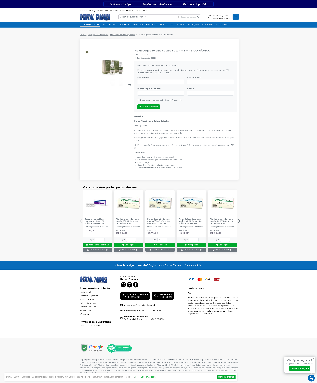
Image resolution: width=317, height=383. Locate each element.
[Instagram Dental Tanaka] (129, 284)
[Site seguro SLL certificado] (92, 348)
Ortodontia (137, 24)
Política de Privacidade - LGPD (93, 325)
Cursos (144, 11)
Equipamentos (223, 24)
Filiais (128, 11)
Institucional (120, 11)
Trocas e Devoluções (89, 307)
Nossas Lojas (85, 310)
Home (83, 35)
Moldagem (193, 24)
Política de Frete (87, 299)
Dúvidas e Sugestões (89, 296)
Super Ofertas (85, 11)
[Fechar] (313, 358)
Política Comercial (88, 303)
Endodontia (151, 24)
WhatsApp (136, 11)
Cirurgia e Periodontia (98, 35)
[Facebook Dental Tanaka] (136, 284)
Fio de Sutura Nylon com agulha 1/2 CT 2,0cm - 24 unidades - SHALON (221, 221)
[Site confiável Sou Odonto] (119, 348)
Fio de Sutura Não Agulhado (122, 35)
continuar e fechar (226, 377)
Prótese (164, 24)
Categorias (90, 24)
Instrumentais (178, 24)
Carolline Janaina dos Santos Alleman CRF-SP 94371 (154, 365)
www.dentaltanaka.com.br (136, 360)
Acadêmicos (207, 24)
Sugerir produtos (193, 265)
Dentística (124, 24)
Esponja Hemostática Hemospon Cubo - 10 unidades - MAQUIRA (95, 221)
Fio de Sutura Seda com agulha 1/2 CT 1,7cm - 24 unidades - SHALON (158, 221)
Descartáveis (109, 24)
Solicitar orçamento (148, 107)
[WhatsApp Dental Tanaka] (123, 284)
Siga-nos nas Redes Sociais (103, 11)
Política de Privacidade (145, 377)
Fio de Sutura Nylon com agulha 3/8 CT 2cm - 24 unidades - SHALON (127, 221)
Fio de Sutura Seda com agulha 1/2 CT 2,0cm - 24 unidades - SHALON (190, 221)
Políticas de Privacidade (172, 100)
